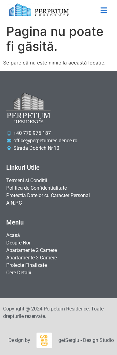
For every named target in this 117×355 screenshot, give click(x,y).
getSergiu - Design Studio (86, 340)
